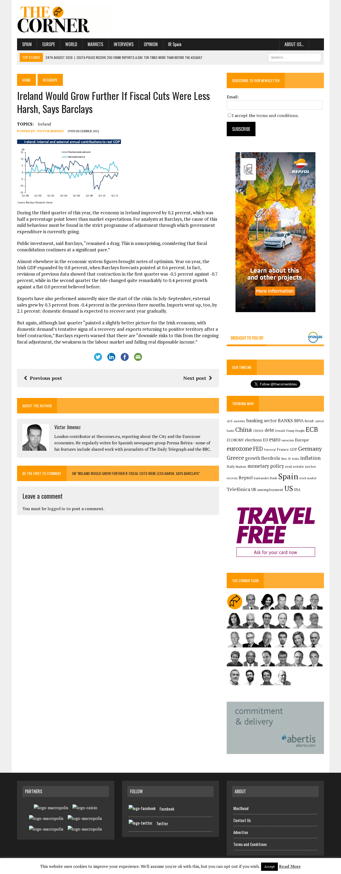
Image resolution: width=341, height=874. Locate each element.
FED (258, 448)
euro (275, 439)
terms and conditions (277, 115)
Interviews (123, 44)
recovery (232, 478)
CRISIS (258, 430)
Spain (27, 44)
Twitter (162, 823)
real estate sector (300, 466)
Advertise (240, 832)
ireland (44, 124)
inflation (310, 457)
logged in (56, 508)
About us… (294, 44)
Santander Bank (265, 478)
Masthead (241, 808)
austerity (239, 421)
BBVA (299, 420)
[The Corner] (65, 19)
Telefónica (238, 489)
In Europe (50, 80)
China (243, 429)
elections (253, 440)
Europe (48, 44)
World (71, 44)
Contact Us (242, 820)
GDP (293, 449)
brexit (309, 420)
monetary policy (265, 466)
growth (252, 458)
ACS (230, 421)
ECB (312, 429)
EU (265, 439)
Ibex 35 (286, 459)
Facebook (167, 809)
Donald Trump (284, 431)
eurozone (239, 448)
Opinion (151, 44)
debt (269, 430)
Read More (290, 866)
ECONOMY (235, 440)
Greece (235, 457)
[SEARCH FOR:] (294, 57)
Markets (95, 44)
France (283, 449)
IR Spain (174, 44)
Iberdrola (270, 458)
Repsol (246, 478)
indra (295, 459)
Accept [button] (269, 866)
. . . (316, 44)
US (288, 488)
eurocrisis (288, 440)
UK (254, 489)
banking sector (261, 420)
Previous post (46, 378)
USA (297, 490)
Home (26, 80)
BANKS (285, 420)
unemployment (270, 489)
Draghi (300, 430)
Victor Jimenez (50, 131)
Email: (233, 97)
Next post (194, 378)
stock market (307, 478)
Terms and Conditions (250, 844)
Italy (231, 466)
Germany (310, 448)
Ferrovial (270, 450)
